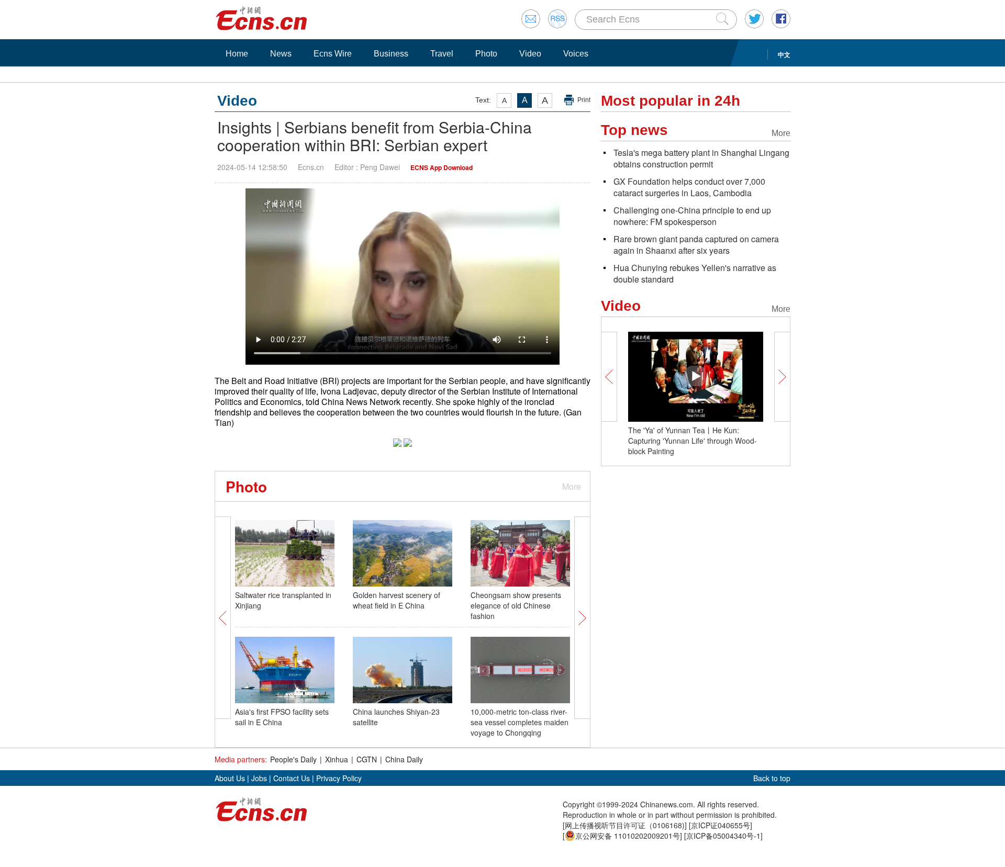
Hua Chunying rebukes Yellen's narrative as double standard (694, 273)
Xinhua (336, 759)
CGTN (366, 759)
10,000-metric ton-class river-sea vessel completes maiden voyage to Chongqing (519, 722)
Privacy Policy (339, 778)
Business (391, 53)
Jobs (259, 778)
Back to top (771, 778)
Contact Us (291, 778)
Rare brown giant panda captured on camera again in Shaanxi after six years (696, 244)
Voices (575, 53)
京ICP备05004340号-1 (723, 835)
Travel (441, 53)
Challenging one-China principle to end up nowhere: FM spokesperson (692, 216)
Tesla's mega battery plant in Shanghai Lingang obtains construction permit (701, 158)
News (281, 53)
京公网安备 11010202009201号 (627, 835)
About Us (230, 778)
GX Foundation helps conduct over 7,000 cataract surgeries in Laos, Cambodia (689, 187)
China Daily (404, 759)
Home (237, 53)
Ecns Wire (333, 53)
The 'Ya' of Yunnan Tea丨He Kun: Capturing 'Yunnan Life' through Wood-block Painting (692, 440)
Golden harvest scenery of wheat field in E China (396, 600)
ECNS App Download (441, 167)
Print (583, 100)
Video (530, 53)
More (571, 486)
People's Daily (293, 759)
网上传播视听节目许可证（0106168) (625, 825)
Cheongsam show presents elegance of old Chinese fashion (516, 605)
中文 (784, 54)
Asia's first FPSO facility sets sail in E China (282, 716)
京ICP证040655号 (720, 825)
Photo (486, 53)
